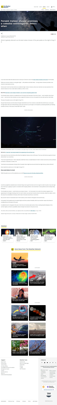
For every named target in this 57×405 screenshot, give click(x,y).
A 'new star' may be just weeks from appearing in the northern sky (19, 152)
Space (12, 9)
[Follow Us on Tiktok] (50, 362)
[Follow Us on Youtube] (47, 362)
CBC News (33, 210)
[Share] (2, 33)
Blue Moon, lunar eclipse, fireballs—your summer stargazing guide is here (21, 92)
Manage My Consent (5, 369)
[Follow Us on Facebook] (42, 362)
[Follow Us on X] (55, 362)
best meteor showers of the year (40, 79)
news (4, 9)
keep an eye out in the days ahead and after (33, 173)
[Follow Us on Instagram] (44, 362)
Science (8, 9)
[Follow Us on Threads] (52, 362)
